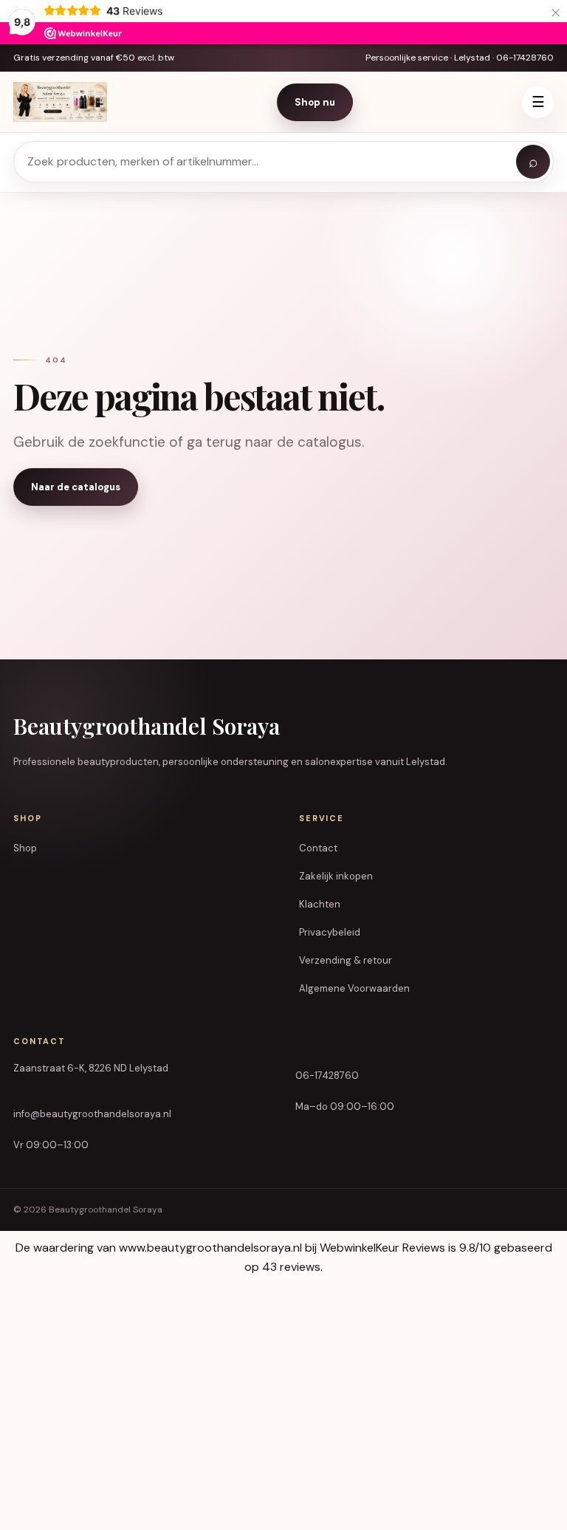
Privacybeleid (329, 932)
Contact (318, 848)
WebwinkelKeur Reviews (382, 1247)
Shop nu (315, 102)
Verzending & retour (345, 960)
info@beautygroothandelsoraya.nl (92, 1114)
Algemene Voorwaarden (354, 988)
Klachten (319, 904)
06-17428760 (327, 1075)
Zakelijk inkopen (336, 876)
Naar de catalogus (75, 487)
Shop (25, 848)
